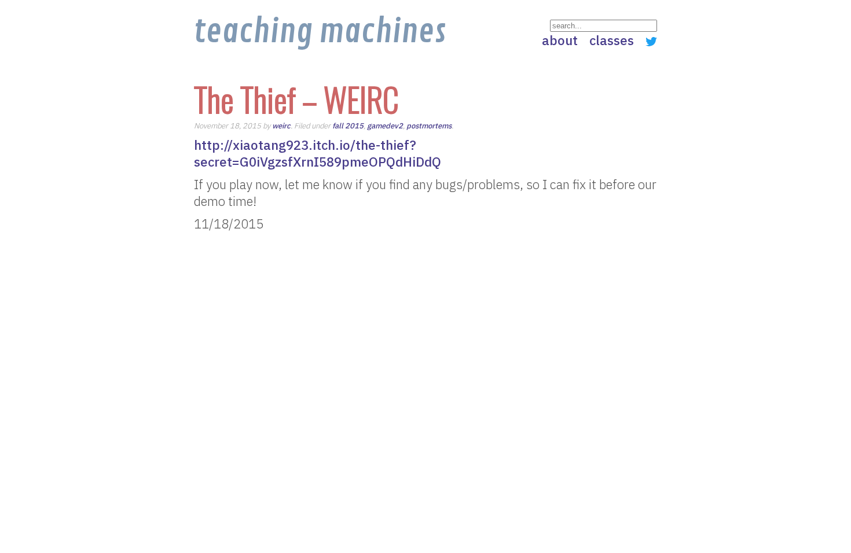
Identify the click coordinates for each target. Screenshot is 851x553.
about (560, 40)
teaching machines (320, 32)
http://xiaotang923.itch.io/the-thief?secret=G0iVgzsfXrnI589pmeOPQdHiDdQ (317, 153)
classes (611, 40)
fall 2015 (348, 126)
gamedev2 (385, 126)
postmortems (429, 126)
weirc (281, 126)
